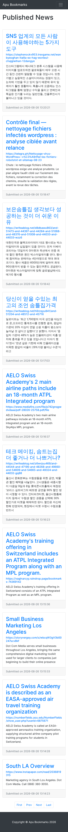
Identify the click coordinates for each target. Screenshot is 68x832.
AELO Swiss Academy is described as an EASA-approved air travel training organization (33, 699)
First (19, 805)
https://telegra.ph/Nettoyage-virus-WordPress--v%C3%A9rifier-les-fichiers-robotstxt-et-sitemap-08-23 (31, 157)
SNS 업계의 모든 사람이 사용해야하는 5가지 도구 (32, 42)
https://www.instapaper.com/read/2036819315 (33, 773)
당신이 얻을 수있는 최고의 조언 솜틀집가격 (31, 301)
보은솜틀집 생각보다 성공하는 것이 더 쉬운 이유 (33, 215)
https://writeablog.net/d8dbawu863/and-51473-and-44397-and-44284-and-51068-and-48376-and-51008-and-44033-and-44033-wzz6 (33, 232)
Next (39, 805)
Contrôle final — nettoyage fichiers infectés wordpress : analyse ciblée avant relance (31, 135)
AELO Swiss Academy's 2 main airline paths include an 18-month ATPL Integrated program (31, 388)
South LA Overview (30, 766)
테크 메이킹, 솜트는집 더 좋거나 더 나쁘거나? (33, 454)
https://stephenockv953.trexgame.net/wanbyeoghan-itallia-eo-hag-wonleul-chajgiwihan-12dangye (33, 57)
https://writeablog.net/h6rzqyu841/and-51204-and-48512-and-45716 (31, 312)
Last (48, 805)
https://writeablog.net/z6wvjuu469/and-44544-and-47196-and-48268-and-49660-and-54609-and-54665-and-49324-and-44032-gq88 (33, 468)
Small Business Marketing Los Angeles (25, 625)
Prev (29, 805)
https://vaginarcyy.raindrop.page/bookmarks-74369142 (34, 580)
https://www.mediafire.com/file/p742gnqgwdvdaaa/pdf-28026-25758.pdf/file (33, 408)
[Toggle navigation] (60, 4)
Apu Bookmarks (15, 5)
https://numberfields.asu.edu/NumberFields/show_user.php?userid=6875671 (34, 719)
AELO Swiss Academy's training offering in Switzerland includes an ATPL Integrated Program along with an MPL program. (34, 553)
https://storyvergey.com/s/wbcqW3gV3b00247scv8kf (34, 639)
